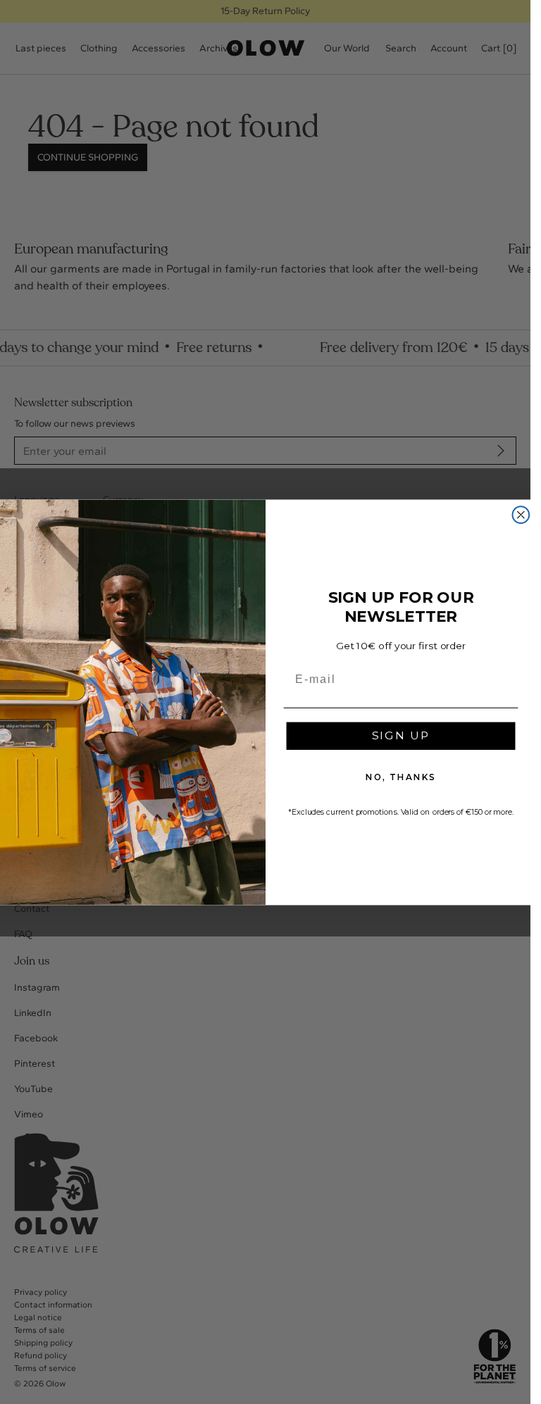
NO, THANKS (400, 777)
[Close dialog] (520, 514)
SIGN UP (400, 735)
